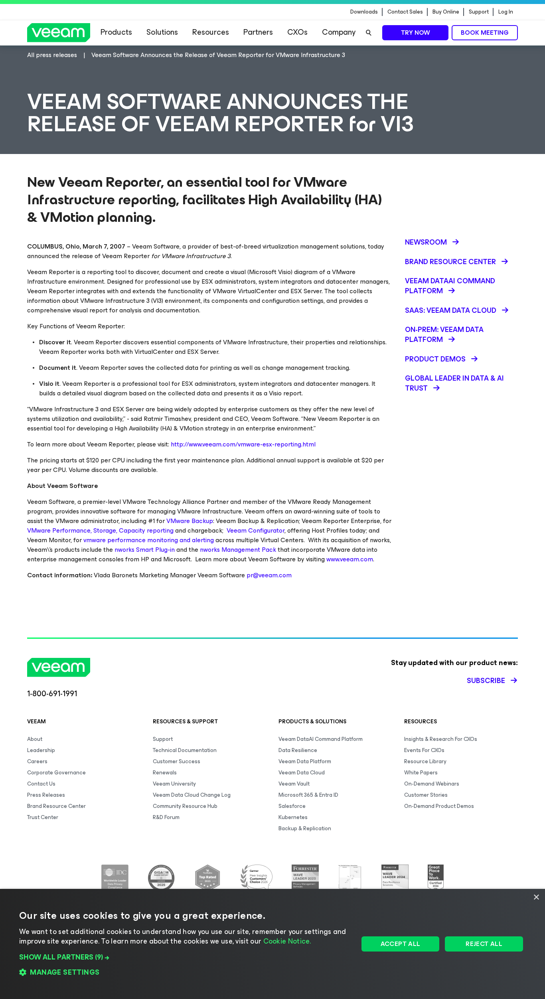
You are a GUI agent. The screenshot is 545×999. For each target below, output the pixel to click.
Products (116, 32)
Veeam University (174, 783)
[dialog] (272, 944)
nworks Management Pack (238, 549)
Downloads (364, 12)
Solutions (162, 32)
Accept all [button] (401, 943)
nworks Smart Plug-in (145, 549)
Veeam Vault (294, 783)
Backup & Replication (304, 828)
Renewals (165, 772)
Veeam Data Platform (304, 761)
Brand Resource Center (56, 806)
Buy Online (445, 12)
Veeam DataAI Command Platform (320, 739)
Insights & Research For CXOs (440, 739)
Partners (258, 32)
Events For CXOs (424, 750)
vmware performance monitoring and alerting (148, 540)
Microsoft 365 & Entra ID (308, 795)
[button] (184, 957)
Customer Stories (426, 795)
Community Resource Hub (185, 806)
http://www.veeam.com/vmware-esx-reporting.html (243, 444)
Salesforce (292, 806)
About (34, 739)
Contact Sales (405, 12)
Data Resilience (297, 750)
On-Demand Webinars (431, 783)
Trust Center (42, 817)
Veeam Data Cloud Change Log (192, 795)
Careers (37, 761)
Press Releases (46, 795)
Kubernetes (293, 817)
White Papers (421, 772)
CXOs (297, 32)
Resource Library (425, 761)
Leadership (41, 750)
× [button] (536, 897)
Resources (210, 32)
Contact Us (41, 783)
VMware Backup (189, 520)
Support (479, 12)
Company (338, 32)
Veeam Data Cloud (301, 772)
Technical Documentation (185, 750)
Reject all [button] (484, 943)
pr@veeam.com (269, 575)
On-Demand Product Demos (439, 806)
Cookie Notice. (287, 941)
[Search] (368, 33)
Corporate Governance (56, 772)
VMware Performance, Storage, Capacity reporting (100, 530)
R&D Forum (166, 817)
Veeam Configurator (255, 530)
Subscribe (486, 681)
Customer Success (176, 761)
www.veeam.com (349, 559)
